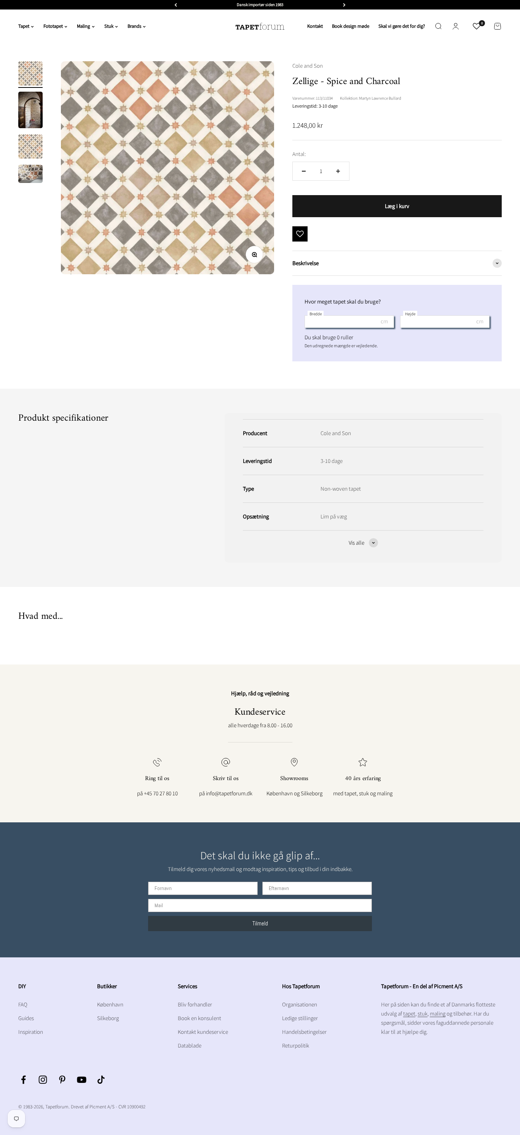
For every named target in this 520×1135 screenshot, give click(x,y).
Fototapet (53, 26)
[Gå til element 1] (30, 74)
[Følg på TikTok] (101, 1080)
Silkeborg (108, 1018)
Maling (83, 26)
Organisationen (299, 1004)
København (110, 1004)
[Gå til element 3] (30, 147)
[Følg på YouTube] (82, 1080)
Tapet (23, 26)
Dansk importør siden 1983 (260, 4)
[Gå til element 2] (30, 111)
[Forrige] (175, 4)
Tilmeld (260, 923)
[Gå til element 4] (30, 175)
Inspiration (30, 1031)
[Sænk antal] (304, 171)
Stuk (108, 26)
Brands (134, 26)
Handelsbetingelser (304, 1031)
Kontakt (315, 26)
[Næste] (344, 4)
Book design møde (350, 26)
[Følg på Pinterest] (62, 1080)
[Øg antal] (338, 171)
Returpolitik (295, 1045)
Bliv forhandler (195, 1004)
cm (384, 321)
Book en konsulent (199, 1018)
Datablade (189, 1045)
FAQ (22, 1004)
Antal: (299, 153)
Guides (26, 1018)
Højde (410, 313)
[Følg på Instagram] (43, 1080)
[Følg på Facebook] (23, 1080)
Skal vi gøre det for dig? (401, 26)
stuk (422, 1013)
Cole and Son (307, 65)
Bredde (315, 313)
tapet (409, 1013)
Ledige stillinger (300, 1018)
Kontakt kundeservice (203, 1031)
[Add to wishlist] (300, 234)
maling (437, 1013)
